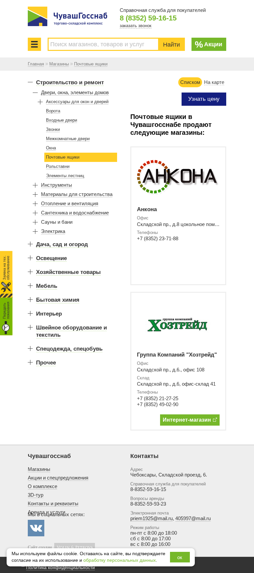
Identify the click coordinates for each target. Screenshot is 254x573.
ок (179, 557)
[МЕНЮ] (34, 44)
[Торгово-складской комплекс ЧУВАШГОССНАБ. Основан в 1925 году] (67, 16)
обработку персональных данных (119, 560)
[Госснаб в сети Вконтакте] (36, 528)
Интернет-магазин (187, 420)
